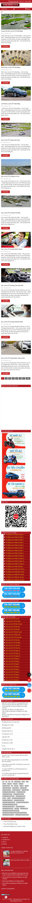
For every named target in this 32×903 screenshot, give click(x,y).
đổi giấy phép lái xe (7, 731)
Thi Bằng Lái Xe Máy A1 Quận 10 (15, 558)
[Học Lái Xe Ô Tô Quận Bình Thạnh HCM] (16, 349)
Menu (28, 9)
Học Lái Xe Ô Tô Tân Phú (13, 645)
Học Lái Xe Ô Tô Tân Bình (13, 642)
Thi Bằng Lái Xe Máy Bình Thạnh (15, 571)
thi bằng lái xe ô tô (20, 796)
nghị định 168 (6, 737)
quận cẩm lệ (16, 788)
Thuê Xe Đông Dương (10, 821)
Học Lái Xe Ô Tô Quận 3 (12, 674)
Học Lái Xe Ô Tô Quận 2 (12, 677)
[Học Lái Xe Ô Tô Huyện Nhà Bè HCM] (16, 312)
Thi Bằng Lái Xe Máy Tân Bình (14, 566)
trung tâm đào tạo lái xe (8, 749)
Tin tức (4, 842)
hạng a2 (15, 783)
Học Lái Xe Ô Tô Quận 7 (12, 664)
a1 (3, 781)
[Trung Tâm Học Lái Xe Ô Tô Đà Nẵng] (16, 24)
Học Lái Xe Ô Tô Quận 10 (13, 656)
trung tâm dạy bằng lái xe (18, 798)
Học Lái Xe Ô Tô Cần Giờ (13, 626)
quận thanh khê (16, 790)
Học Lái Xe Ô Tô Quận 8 (12, 661)
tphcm (8, 798)
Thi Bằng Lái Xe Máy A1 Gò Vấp (15, 577)
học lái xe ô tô (6, 785)
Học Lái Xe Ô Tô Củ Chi (12, 618)
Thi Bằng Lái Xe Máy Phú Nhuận (15, 574)
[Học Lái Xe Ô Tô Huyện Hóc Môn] (16, 203)
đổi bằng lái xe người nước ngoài (11, 810)
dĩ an (23, 781)
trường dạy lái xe (20, 806)
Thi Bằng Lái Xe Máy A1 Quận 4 (15, 542)
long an (16, 785)
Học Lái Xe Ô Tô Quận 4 (12, 672)
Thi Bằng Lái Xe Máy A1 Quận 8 (15, 553)
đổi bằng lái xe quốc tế (8, 814)
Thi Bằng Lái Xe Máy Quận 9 (16, 709)
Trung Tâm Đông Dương (10, 824)
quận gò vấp (23, 788)
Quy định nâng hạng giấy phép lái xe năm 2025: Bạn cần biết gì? (15, 760)
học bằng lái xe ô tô (7, 734)
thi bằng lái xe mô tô (19, 794)
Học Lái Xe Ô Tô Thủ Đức (13, 648)
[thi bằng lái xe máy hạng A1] (13, 595)
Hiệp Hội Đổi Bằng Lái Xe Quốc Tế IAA (14, 826)
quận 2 (21, 785)
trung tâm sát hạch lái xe (9, 802)
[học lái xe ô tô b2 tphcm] (13, 473)
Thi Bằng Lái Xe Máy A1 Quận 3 (15, 539)
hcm (27, 781)
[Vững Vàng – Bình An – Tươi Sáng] (10, 4)
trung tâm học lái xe (19, 800)
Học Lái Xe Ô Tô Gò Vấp (12, 640)
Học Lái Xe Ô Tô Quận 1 (12, 680)
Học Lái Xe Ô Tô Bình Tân (13, 634)
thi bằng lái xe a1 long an (9, 792)
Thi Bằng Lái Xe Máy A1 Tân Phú (15, 569)
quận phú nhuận (7, 790)
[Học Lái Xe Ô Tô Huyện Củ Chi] (16, 170)
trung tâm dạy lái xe (7, 800)
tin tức (3, 746)
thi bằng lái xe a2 (21, 792)
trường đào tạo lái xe (8, 808)
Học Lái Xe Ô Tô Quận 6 (12, 666)
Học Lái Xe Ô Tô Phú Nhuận (14, 637)
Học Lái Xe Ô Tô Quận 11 (13, 653)
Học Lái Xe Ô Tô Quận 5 (12, 669)
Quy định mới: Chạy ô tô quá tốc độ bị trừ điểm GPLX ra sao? (15, 756)
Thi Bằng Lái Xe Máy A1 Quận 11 (15, 561)
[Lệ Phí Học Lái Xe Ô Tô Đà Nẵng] (16, 95)
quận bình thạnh (7, 788)
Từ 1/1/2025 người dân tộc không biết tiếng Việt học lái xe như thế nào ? (15, 774)
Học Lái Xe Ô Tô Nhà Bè (12, 629)
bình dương (17, 781)
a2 (6, 781)
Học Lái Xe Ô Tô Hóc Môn (13, 621)
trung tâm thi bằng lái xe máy (10, 804)
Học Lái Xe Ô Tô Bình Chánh (14, 624)
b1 (9, 781)
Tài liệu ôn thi (6, 839)
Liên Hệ (4, 844)
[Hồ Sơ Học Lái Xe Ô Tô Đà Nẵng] (16, 60)
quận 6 (26, 785)
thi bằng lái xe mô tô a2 (8, 796)
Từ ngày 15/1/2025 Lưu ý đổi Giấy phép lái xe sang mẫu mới (14, 769)
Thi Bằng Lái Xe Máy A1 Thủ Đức (15, 579)
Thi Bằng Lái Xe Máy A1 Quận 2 (15, 537)
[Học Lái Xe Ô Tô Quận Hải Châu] (16, 131)
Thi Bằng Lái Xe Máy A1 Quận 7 (15, 550)
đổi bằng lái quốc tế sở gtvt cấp (10, 722)
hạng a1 (9, 783)
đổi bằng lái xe (24, 808)
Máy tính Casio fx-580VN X (9, 703)
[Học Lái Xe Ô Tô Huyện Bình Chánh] (16, 241)
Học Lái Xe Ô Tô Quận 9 (12, 658)
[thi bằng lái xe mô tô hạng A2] (13, 456)
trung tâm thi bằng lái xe (22, 802)
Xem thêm (5, 46)
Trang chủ (5, 837)
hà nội (4, 783)
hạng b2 (21, 783)
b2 (12, 781)
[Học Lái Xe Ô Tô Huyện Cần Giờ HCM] (16, 277)
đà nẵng (17, 808)
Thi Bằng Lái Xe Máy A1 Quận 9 (15, 555)
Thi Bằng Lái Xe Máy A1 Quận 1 (15, 534)
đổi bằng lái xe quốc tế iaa (22, 814)
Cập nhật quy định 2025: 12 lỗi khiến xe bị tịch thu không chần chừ (15, 765)
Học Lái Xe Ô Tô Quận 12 (13, 650)
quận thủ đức (25, 790)
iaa (12, 785)
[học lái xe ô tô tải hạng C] (13, 490)
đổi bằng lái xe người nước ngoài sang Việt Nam (14, 812)
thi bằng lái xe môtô (7, 743)
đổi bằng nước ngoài (8, 725)
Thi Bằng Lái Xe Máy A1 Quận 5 (15, 545)
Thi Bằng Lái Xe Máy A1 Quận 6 (15, 547)
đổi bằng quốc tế (6, 728)
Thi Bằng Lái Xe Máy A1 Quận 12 (15, 563)
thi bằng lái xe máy (7, 740)
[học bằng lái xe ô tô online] (13, 695)
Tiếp (28, 378)
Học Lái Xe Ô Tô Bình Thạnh (14, 632)
